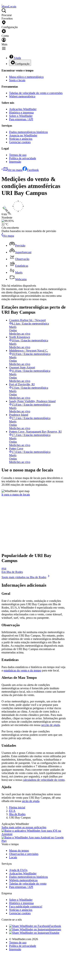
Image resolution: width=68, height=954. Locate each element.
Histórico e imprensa (21, 112)
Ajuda (17, 57)
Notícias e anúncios (20, 138)
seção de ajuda (30, 801)
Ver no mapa (14, 169)
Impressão (15, 161)
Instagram (55, 929)
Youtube (54, 932)
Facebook (33, 169)
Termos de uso (17, 154)
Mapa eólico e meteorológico (26, 76)
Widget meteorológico (22, 96)
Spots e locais (17, 80)
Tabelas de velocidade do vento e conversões (36, 93)
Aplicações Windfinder (22, 109)
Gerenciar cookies (20, 142)
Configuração (22, 63)
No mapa (8, 235)
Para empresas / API (21, 119)
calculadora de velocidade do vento (44, 779)
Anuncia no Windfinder (23, 135)
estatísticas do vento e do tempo (22, 670)
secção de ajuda (50, 725)
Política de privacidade (22, 158)
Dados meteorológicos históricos (28, 132)
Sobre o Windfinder (20, 115)
